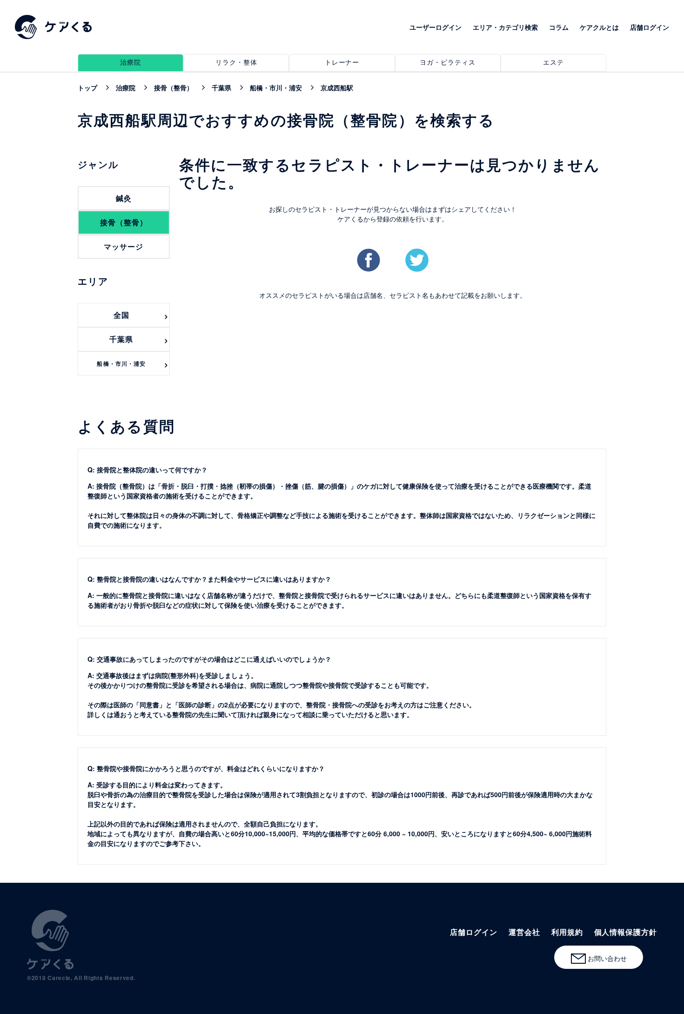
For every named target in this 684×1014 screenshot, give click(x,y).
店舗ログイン (649, 27)
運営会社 (524, 932)
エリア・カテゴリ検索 (505, 27)
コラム (559, 27)
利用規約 (567, 932)
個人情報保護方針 (625, 932)
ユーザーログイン (435, 27)
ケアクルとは (599, 27)
